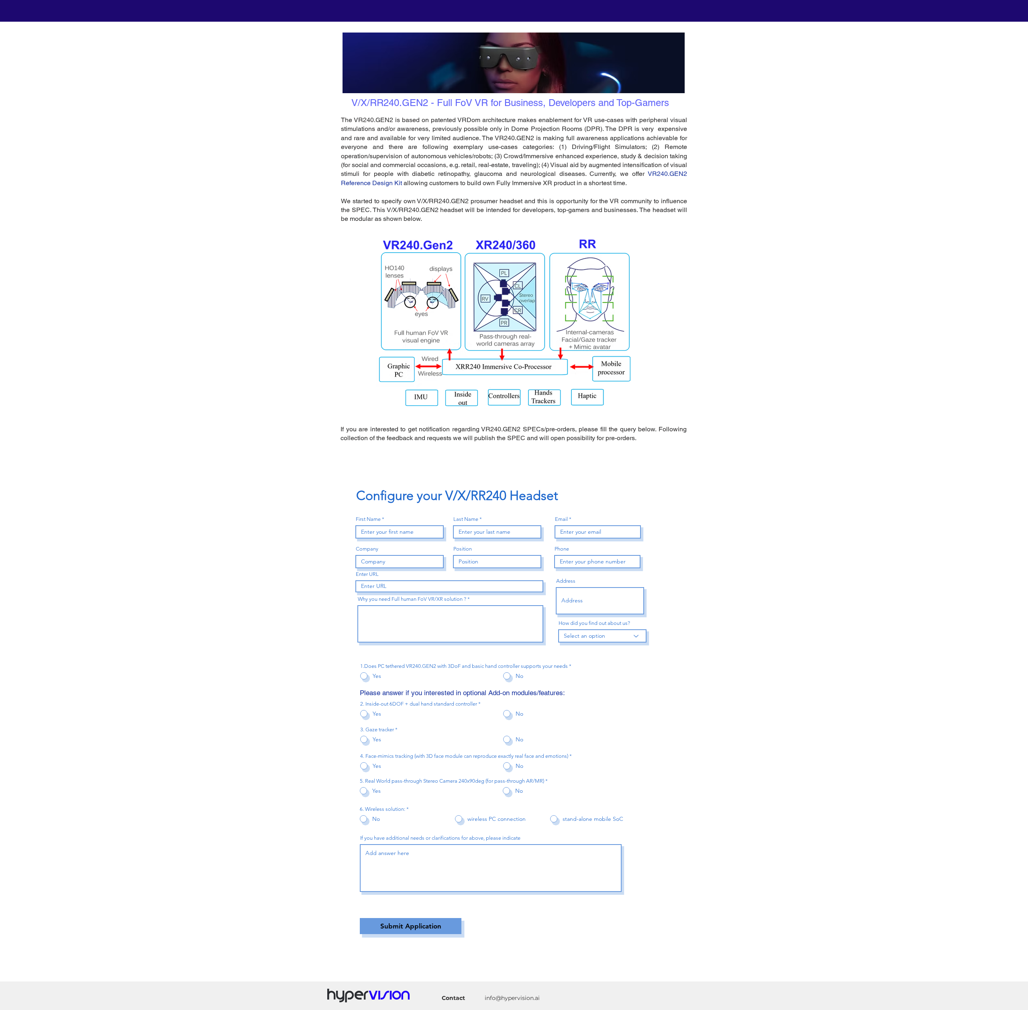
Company (367, 548)
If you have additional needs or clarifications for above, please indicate (440, 838)
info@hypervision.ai (512, 998)
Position (462, 548)
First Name (368, 519)
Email (561, 519)
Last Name (465, 519)
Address (565, 581)
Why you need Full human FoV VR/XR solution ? (412, 599)
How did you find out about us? (594, 623)
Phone (562, 548)
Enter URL (367, 574)
